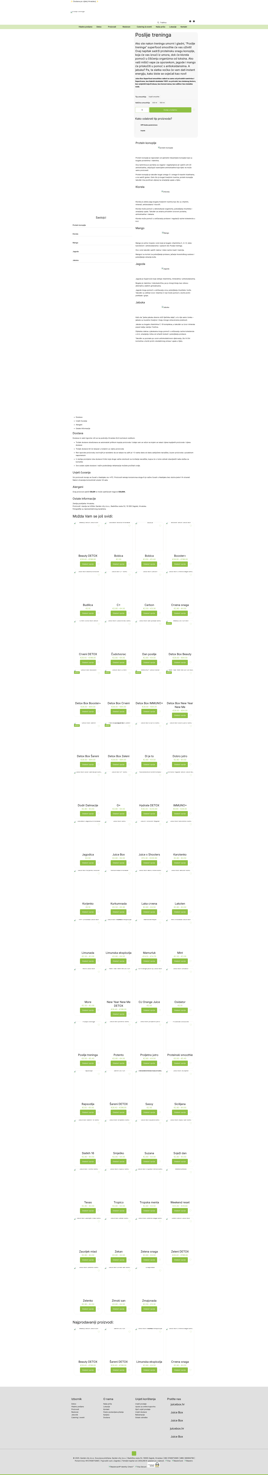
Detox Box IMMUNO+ (149, 703)
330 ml (154, 102)
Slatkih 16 (88, 1153)
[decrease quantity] (137, 110)
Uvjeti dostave (141, 1412)
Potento (119, 1055)
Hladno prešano (77, 1407)
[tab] (79, 417)
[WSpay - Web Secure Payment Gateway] (153, 1467)
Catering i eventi (77, 1417)
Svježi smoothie (154, 97)
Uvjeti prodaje (140, 1404)
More (88, 1002)
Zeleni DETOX (180, 1251)
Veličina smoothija (142, 103)
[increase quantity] (146, 110)
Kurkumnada (119, 903)
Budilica (88, 605)
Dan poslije (149, 654)
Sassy (149, 1104)
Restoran (74, 1412)
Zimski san (118, 1300)
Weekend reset (180, 1202)
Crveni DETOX (88, 654)
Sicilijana (180, 1104)
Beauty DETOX (88, 555)
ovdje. (137, 466)
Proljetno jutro (149, 1055)
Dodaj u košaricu (170, 110)
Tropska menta (149, 1202)
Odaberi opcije (88, 564)
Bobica (118, 555)
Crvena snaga (180, 605)
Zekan (119, 1251)
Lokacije (106, 1407)
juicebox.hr (177, 1404)
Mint (180, 952)
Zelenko (88, 1300)
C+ (118, 605)
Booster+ (180, 555)
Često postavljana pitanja (113, 1412)
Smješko (118, 1153)
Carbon (149, 605)
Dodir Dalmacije (88, 805)
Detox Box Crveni (119, 703)
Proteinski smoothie (180, 1055)
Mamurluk (149, 952)
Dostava (106, 1417)
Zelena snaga (149, 1251)
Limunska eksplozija (118, 952)
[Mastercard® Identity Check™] (121, 1467)
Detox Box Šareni (88, 756)
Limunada (88, 952)
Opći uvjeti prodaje (142, 1409)
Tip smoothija (140, 97)
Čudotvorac (118, 654)
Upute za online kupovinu (145, 1407)
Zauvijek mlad (88, 1251)
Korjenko (88, 903)
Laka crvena (149, 903)
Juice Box (118, 854)
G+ (118, 805)
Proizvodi (75, 1409)
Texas (88, 1202)
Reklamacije (140, 1415)
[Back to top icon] (134, 1453)
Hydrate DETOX (149, 805)
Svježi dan (180, 1153)
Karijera (106, 1415)
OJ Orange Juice (149, 1002)
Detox (73, 1404)
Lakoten (180, 903)
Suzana (149, 1153)
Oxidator (180, 1002)
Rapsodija (88, 1104)
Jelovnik (74, 1415)
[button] (166, 125)
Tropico (119, 1202)
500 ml (162, 102)
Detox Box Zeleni (118, 756)
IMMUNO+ (180, 805)
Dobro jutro (180, 756)
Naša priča (107, 1404)
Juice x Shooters (149, 854)
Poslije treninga (88, 1055)
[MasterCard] (177, 1461)
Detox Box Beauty (180, 654)
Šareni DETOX (119, 1104)
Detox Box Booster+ (88, 703)
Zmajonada (149, 1300)
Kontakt (106, 1409)
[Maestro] (188, 1461)
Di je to (149, 756)
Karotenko (180, 854)
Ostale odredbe (141, 1417)
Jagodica (88, 854)
